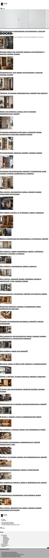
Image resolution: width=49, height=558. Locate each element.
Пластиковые (5, 540)
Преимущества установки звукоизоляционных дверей (23, 404)
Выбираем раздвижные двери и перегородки (19, 470)
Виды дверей (4, 535)
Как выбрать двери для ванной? (14, 351)
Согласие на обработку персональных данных (11, 524)
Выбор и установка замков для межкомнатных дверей (23, 457)
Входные (5, 536)
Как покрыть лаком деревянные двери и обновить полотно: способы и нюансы (21, 252)
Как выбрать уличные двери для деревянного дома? (22, 429)
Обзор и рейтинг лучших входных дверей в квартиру (23, 376)
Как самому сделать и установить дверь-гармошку (22, 212)
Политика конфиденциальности (8, 522)
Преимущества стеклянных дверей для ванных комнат (23, 294)
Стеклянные (5, 542)
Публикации (4, 520)
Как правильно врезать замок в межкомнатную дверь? (23, 482)
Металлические (6, 539)
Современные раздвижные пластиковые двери (20, 495)
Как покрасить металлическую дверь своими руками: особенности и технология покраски (23, 337)
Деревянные (5, 537)
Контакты (3, 519)
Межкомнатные (6, 538)
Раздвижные (5, 541)
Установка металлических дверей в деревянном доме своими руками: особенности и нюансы (23, 172)
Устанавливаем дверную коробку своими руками (21, 153)
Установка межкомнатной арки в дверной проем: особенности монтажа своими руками (21, 133)
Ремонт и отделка (5, 545)
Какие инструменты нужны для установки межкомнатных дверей (18, 112)
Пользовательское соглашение (8, 523)
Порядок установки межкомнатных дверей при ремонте (24, 93)
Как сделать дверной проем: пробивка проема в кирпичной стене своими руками (20, 280)
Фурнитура (4, 546)
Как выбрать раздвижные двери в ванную (18, 266)
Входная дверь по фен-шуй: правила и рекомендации (23, 364)
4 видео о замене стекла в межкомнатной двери (20, 417)
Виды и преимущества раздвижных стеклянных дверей (24, 239)
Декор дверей (4, 544)
